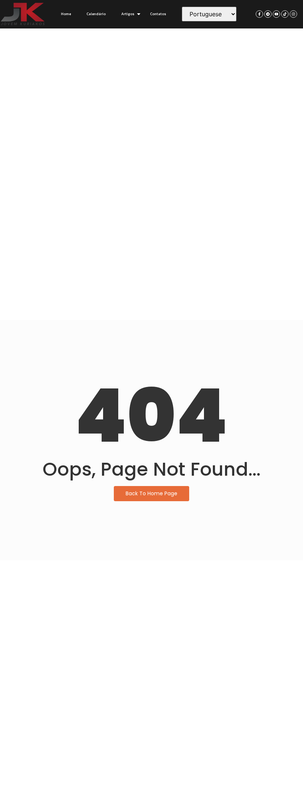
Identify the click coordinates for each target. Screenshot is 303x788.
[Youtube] (276, 14)
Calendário (96, 14)
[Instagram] (293, 14)
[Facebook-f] (259, 14)
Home (66, 14)
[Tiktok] (285, 14)
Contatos (158, 14)
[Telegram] (268, 14)
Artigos (128, 14)
